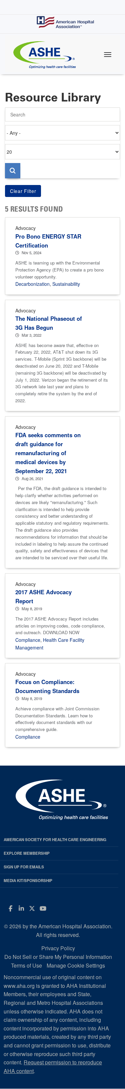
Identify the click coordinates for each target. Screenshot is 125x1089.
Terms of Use (26, 965)
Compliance (27, 639)
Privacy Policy (58, 948)
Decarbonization (32, 283)
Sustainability (66, 283)
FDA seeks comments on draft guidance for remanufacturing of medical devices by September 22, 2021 (48, 453)
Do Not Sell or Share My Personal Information (58, 957)
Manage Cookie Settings (76, 965)
